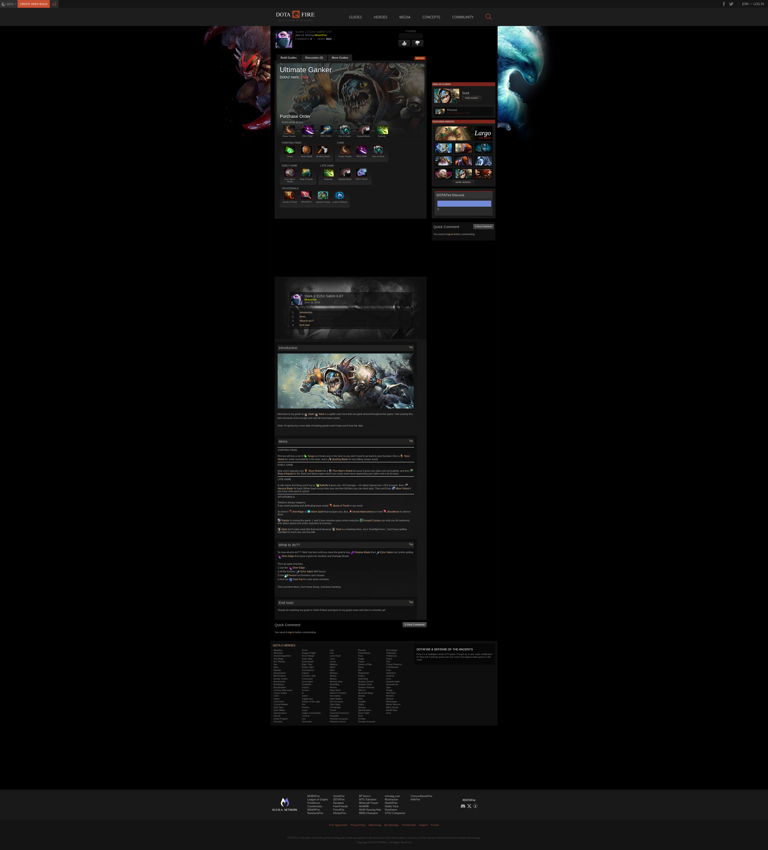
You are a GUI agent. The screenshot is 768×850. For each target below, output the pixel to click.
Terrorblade (391, 650)
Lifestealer (307, 721)
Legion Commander (311, 713)
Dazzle (277, 716)
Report (420, 58)
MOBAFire (313, 796)
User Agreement (338, 825)
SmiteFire (338, 796)
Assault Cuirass (372, 520)
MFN (10, 4)
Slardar (285, 520)
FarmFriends (340, 806)
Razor (361, 667)
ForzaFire (338, 809)
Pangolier (334, 716)
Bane (276, 667)
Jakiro (305, 696)
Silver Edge (287, 556)
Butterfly (323, 485)
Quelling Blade (339, 459)
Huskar (305, 687)
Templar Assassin (366, 721)
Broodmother (280, 687)
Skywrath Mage (365, 693)
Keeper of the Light (311, 701)
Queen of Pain (365, 664)
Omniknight (335, 707)
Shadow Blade (362, 552)
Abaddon (278, 650)
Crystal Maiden (281, 704)
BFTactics (365, 796)
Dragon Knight (309, 653)
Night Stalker (336, 699)
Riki (360, 670)
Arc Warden (279, 661)
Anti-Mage (298, 511)
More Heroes (463, 182)
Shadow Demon (365, 681)
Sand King (363, 679)
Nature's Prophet (338, 693)
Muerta (333, 687)
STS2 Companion (395, 813)
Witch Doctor (392, 707)
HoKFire (415, 799)
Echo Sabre (386, 552)
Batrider (277, 670)
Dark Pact (298, 579)
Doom (305, 650)
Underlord (391, 673)
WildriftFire (313, 809)
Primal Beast (364, 653)
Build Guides (289, 57)
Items (302, 316)
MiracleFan (321, 35)
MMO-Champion (368, 813)
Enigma (305, 673)
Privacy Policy (358, 825)
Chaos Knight (280, 693)
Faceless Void (308, 676)
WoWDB (364, 806)
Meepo (333, 676)
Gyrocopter (307, 681)
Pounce (292, 575)
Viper (388, 687)
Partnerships (409, 825)
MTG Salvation (367, 799)
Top (411, 347)
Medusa (334, 673)
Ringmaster (363, 673)
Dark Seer (279, 707)
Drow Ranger (308, 656)
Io (303, 693)
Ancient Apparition (282, 656)
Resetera (338, 802)
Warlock (390, 696)
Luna (332, 659)
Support (423, 825)
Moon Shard (402, 488)
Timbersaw (391, 656)
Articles (435, 825)
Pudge (361, 659)
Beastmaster (280, 673)
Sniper (361, 704)
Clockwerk (279, 701)
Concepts (431, 17)
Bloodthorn (393, 511)
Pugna (361, 661)
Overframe (391, 809)
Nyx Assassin (336, 701)
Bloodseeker (280, 676)
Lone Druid (335, 656)
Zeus (388, 713)
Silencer (362, 690)
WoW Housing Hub (370, 809)
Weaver (390, 699)
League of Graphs (317, 799)
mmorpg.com (392, 796)
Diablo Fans (392, 806)
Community (463, 17)
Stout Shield (315, 471)
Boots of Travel (341, 505)
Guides (355, 17)
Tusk (388, 670)
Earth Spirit (307, 659)
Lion (332, 653)
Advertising (375, 825)
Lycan (333, 661)
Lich (304, 719)
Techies (362, 719)
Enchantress (308, 670)
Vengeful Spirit (393, 681)
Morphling (334, 684)
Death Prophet (281, 719)
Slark (305, 77)
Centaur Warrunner (283, 690)
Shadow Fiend (365, 684)
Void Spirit (390, 693)
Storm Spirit (317, 511)
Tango (310, 456)
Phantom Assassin (339, 719)
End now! (305, 325)
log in (291, 632)
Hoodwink (306, 684)
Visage (389, 690)
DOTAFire (339, 799)
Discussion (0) (314, 57)
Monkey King (336, 681)
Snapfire (362, 701)
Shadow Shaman (366, 687)
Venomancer (392, 684)
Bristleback (279, 684)
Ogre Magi (335, 704)
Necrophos (335, 696)
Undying (390, 676)
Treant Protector (394, 664)
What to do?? (307, 320)
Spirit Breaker (364, 710)
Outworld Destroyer (339, 713)
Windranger (391, 701)
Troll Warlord (392, 667)
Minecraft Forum (368, 802)
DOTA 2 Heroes (284, 645)
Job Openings (391, 825)
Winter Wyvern (393, 704)
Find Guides (471, 98)
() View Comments (415, 624)
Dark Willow (279, 710)
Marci (332, 667)
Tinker (389, 659)
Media (404, 17)
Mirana (333, 679)
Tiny (388, 661)
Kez (304, 704)
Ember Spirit (308, 667)
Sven (360, 716)
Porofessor (313, 802)
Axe (275, 664)
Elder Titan (307, 664)
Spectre (362, 707)
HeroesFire (339, 813)
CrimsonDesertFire (421, 796)
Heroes (380, 17)
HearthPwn (391, 802)
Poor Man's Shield (342, 471)
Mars (332, 670)
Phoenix (362, 650)
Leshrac (306, 716)
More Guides (340, 57)
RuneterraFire (315, 813)
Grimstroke (307, 679)
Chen (276, 696)
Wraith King (391, 710)
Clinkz (277, 699)
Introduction (306, 312)
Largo (304, 710)
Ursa (388, 679)
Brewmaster (279, 681)
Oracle (333, 710)
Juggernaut (307, 699)
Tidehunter (391, 653)
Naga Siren (335, 690)
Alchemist (278, 653)
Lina (332, 650)
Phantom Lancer (338, 721)
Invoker (305, 690)
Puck (360, 656)
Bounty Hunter (281, 679)
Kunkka (305, 707)
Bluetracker (391, 799)
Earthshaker (308, 661)
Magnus (334, 664)
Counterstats (314, 806)
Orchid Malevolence (363, 511)
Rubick (361, 676)
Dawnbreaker (280, 713)
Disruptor (278, 721)
